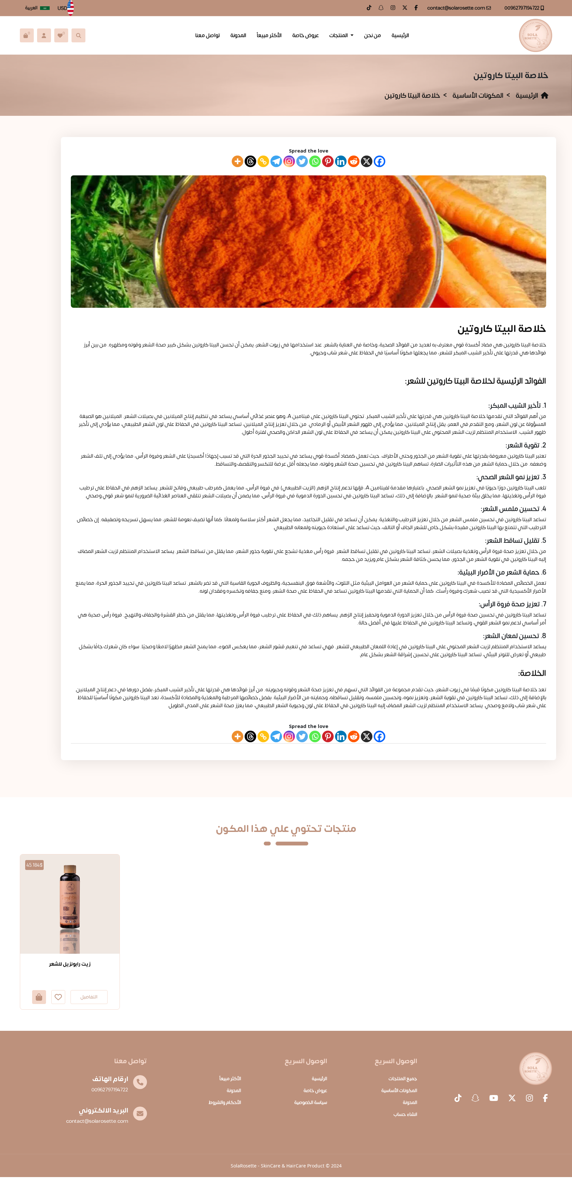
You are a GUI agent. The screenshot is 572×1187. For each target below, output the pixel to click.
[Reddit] (353, 161)
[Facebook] (379, 161)
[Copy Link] (263, 161)
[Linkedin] (341, 161)
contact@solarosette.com (456, 8)
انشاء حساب (405, 1114)
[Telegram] (276, 161)
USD (62, 9)
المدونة (238, 35)
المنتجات (338, 35)
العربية (31, 8)
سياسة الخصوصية (310, 1102)
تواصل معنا (207, 35)
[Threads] (250, 161)
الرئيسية (400, 35)
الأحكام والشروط (225, 1102)
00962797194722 (521, 8)
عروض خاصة (305, 35)
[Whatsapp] (315, 161)
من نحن (372, 35)
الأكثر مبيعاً (269, 35)
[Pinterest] (328, 161)
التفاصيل (88, 997)
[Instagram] (289, 161)
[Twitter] (302, 161)
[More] (237, 161)
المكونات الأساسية (478, 95)
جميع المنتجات (403, 1078)
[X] (366, 161)
